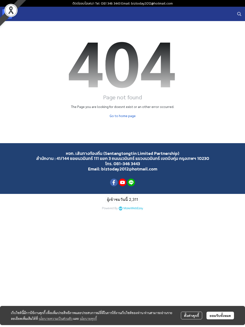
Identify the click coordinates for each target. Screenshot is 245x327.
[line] (131, 182)
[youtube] (122, 182)
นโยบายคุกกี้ (88, 318)
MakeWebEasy (133, 208)
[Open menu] (7, 14)
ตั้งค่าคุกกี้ (191, 315)
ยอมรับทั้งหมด (220, 315)
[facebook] (114, 182)
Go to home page (123, 115)
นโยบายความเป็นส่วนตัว (55, 318)
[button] (239, 14)
